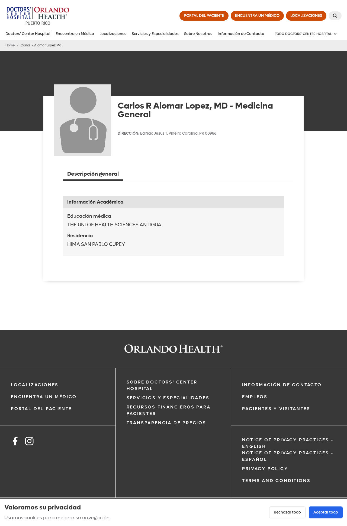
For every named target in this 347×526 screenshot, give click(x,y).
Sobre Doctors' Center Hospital (162, 385)
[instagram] (29, 442)
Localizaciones (112, 33)
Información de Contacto (241, 33)
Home (10, 45)
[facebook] (15, 442)
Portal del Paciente (41, 408)
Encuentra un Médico (75, 33)
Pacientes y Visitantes (276, 408)
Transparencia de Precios (166, 423)
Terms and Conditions (276, 480)
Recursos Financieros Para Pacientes (169, 410)
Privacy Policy (265, 468)
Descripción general (93, 174)
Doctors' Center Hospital (27, 33)
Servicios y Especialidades (155, 33)
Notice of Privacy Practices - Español (287, 456)
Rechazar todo (287, 512)
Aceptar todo (325, 512)
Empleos (255, 397)
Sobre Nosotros (198, 33)
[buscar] (335, 15)
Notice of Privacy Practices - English (287, 443)
